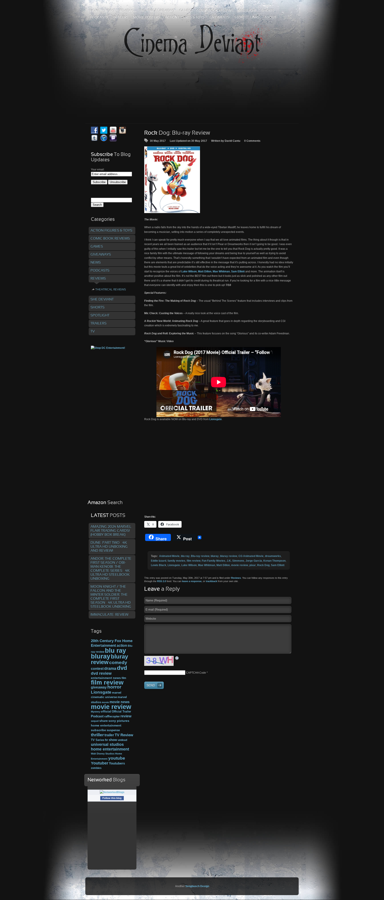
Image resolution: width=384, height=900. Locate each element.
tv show (111, 740)
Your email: (97, 169)
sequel (95, 721)
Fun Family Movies (213, 560)
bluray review (228, 556)
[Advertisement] (192, 86)
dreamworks (273, 556)
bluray (215, 556)
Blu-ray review (200, 556)
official (106, 711)
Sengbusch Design (197, 886)
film (124, 678)
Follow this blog (112, 798)
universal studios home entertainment (110, 746)
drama (110, 668)
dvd (122, 668)
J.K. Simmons (235, 560)
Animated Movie (169, 556)
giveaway (99, 687)
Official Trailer (121, 711)
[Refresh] (177, 657)
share (103, 720)
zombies (96, 767)
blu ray (185, 556)
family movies (176, 560)
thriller (97, 734)
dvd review (101, 673)
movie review (239, 565)
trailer (109, 735)
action (122, 645)
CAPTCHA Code (196, 672)
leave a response (192, 581)
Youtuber (99, 763)
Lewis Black (158, 565)
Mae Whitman (206, 565)
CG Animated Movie (251, 556)
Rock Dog (263, 565)
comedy (118, 662)
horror (114, 687)
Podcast (97, 716)
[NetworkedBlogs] (112, 792)
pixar (252, 565)
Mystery (95, 711)
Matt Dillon (223, 565)
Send (150, 685)
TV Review (124, 735)
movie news (120, 702)
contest (97, 669)
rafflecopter (112, 716)
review (125, 716)
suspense (113, 730)
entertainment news (106, 678)
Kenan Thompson (274, 560)
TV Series (97, 740)
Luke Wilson (189, 565)
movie (105, 702)
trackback (211, 581)
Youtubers (117, 763)
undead (122, 740)
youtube (116, 758)
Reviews (236, 578)
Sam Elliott (277, 565)
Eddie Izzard (158, 560)
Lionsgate (215, 419)
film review (193, 560)
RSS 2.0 (161, 581)
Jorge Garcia (254, 560)
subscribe (98, 730)
